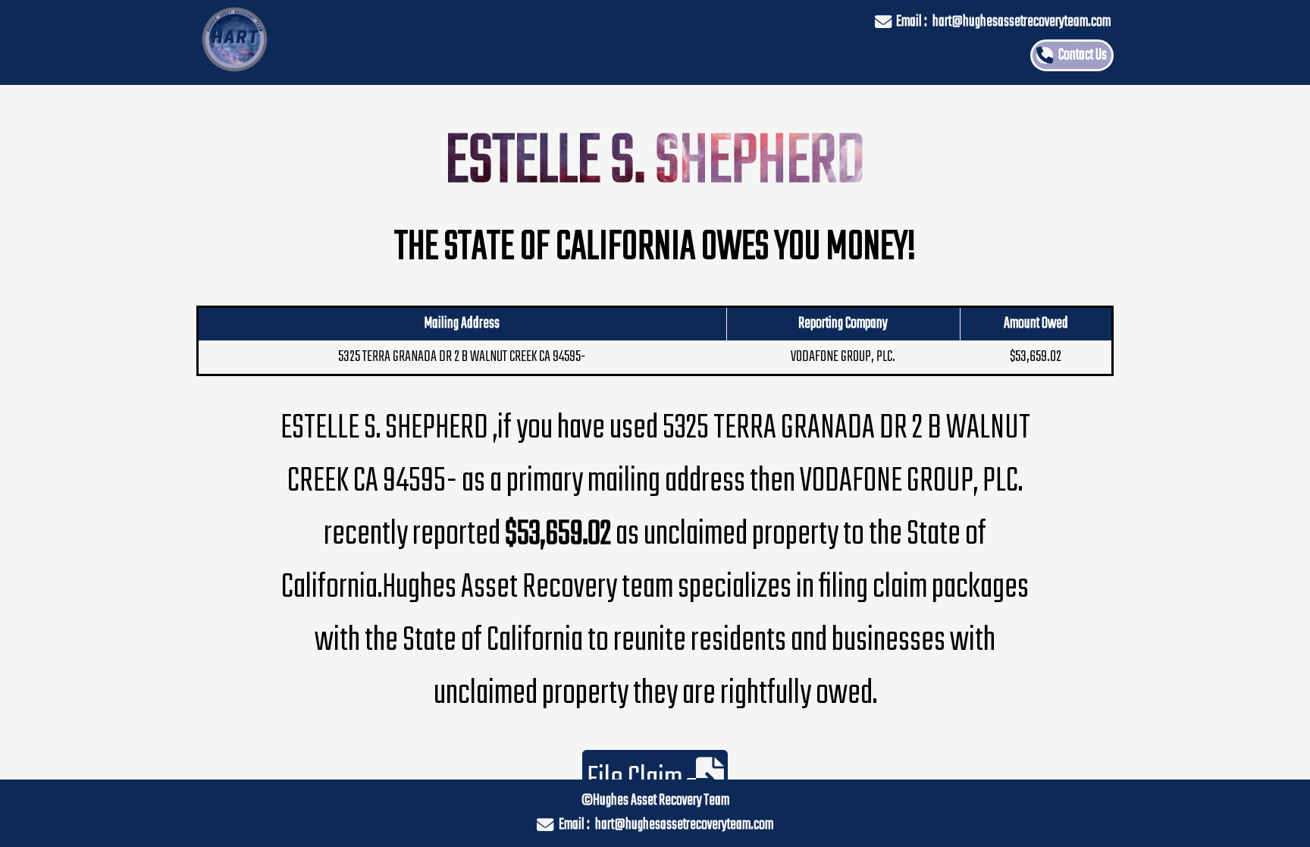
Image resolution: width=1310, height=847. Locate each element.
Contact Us (1082, 55)
